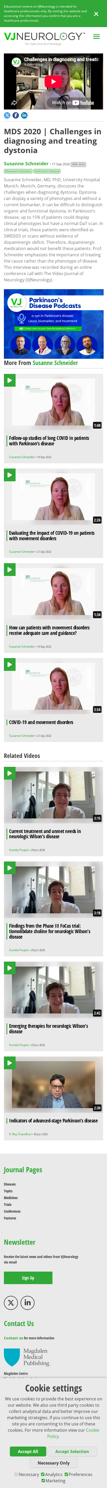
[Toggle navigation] (96, 37)
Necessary (29, 1474)
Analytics (54, 1474)
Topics (8, 1190)
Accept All (28, 1451)
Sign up (28, 1278)
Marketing (55, 1481)
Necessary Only (54, 1463)
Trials (7, 1204)
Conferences (12, 1211)
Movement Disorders (18, 171)
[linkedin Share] (25, 114)
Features (10, 1218)
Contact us (13, 1337)
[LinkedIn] (28, 1303)
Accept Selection (72, 1451)
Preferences (80, 1474)
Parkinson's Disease (47, 171)
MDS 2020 (78, 164)
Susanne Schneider (26, 163)
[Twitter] (11, 1303)
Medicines (11, 1197)
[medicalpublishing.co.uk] (27, 1357)
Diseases (10, 1184)
